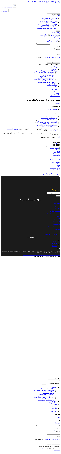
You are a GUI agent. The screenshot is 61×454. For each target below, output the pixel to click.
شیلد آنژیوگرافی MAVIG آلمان (49, 25)
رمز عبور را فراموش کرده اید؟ (52, 57)
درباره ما (55, 244)
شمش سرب (57, 231)
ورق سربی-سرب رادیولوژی (53, 213)
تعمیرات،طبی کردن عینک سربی (51, 174)
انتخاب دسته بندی (56, 15)
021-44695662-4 (4, 11)
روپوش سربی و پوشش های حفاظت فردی (47, 24)
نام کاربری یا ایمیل (55, 43)
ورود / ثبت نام (54, 411)
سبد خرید (55, 240)
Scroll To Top (57, 450)
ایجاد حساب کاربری (52, 41)
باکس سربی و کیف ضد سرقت (49, 18)
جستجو (58, 30)
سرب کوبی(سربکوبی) (55, 211)
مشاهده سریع (57, 152)
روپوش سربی (57, 203)
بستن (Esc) (57, 103)
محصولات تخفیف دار (52, 109)
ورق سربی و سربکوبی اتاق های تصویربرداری (46, 28)
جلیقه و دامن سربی (55, 218)
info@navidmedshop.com (7, 7)
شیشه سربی (57, 205)
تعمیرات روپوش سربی (53, 159)
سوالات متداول (53, 243)
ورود (59, 54)
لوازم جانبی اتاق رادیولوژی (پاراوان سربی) (47, 26)
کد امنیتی (57, 49)
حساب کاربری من (53, 241)
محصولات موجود (53, 110)
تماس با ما (54, 246)
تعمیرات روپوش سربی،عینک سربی (48, 21)
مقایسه (58, 151)
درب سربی (57, 216)
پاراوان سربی (57, 208)
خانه (59, 137)
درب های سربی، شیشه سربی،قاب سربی (47, 22)
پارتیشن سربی (56, 224)
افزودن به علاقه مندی (55, 153)
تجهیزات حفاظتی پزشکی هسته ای (49, 19)
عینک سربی (17, 129)
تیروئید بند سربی (53, 130)
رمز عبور (57, 46)
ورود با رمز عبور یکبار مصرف (54, 62)
